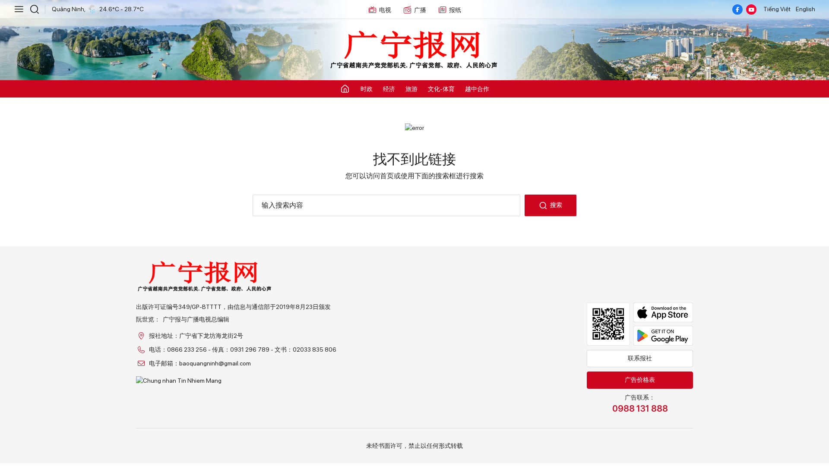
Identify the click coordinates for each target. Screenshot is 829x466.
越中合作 (477, 88)
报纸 (455, 9)
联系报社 (640, 358)
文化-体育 (441, 88)
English (805, 9)
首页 (387, 176)
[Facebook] (737, 9)
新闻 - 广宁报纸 (414, 50)
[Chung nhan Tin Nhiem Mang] (236, 380)
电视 (385, 9)
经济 (389, 88)
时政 (367, 88)
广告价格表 (640, 379)
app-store (663, 312)
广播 (420, 9)
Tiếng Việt (777, 9)
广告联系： (640, 404)
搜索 (556, 205)
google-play (663, 336)
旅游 (411, 88)
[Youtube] (751, 9)
